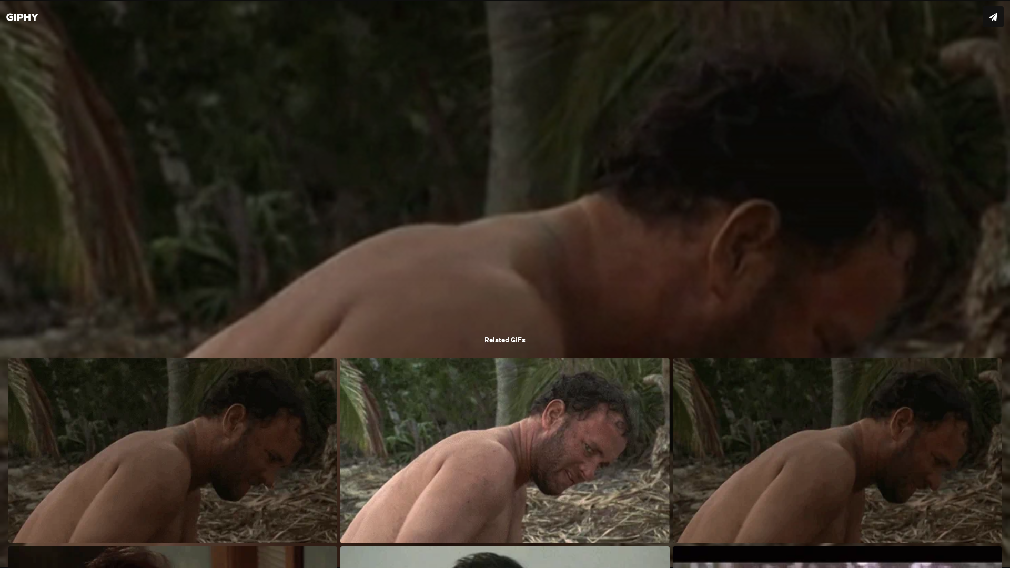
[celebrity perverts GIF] (505, 284)
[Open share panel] (993, 16)
